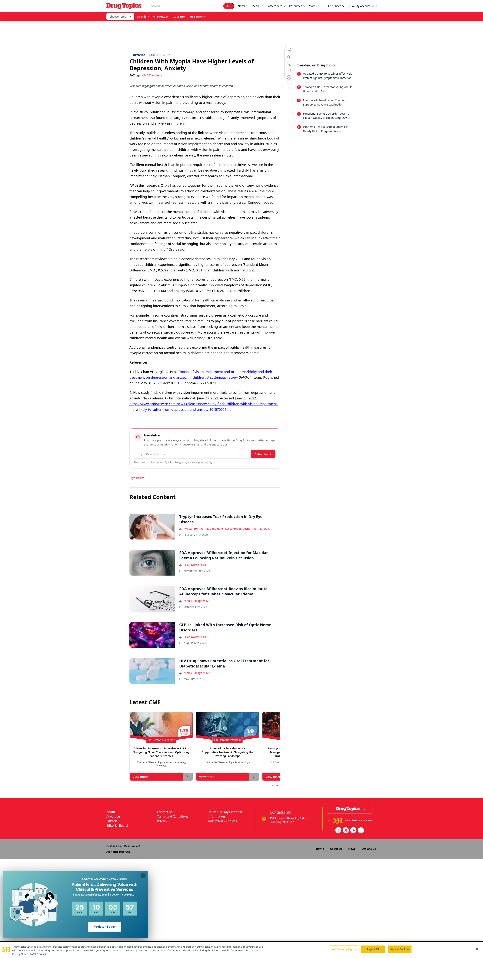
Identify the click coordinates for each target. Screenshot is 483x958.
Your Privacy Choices (222, 821)
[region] (241, 949)
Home (320, 848)
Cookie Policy (38, 954)
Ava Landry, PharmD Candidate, (204, 528)
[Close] (477, 949)
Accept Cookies (399, 949)
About (110, 812)
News (351, 848)
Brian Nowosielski (195, 564)
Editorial (112, 821)
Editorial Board (117, 825)
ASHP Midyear (160, 16)
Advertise (113, 816)
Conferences (274, 6)
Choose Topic (117, 16)
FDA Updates (178, 16)
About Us (336, 848)
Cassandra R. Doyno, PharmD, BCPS (247, 528)
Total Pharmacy (196, 16)
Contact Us (165, 812)
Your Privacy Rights (344, 949)
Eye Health (137, 478)
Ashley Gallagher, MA (197, 601)
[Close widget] (143, 875)
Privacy (162, 821)
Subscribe (261, 454)
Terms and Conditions (172, 816)
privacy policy (205, 462)
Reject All (373, 949)
